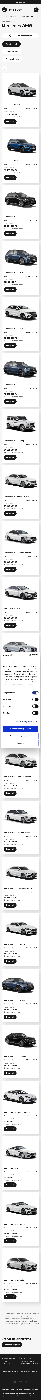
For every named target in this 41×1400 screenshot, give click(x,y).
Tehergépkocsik (12, 59)
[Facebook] (15, 1382)
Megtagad (20, 743)
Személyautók (15, 16)
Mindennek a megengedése (20, 729)
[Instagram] (26, 1382)
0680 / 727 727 (9, 1358)
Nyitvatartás (20, 2)
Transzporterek (12, 52)
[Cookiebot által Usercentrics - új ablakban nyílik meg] (29, 655)
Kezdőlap (5, 16)
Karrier (34, 1371)
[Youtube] (20, 1382)
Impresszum (35, 1389)
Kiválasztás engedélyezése (20, 736)
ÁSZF (21, 1389)
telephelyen (26, 1358)
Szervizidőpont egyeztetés (10, 1371)
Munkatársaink (25, 1371)
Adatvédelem (5, 1389)
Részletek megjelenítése (25, 722)
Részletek (10, 122)
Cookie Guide (14, 1389)
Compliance (27, 1389)
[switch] (35, 699)
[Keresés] (36, 9)
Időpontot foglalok (12, 1345)
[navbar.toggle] (4, 10)
